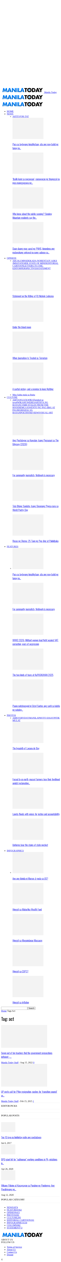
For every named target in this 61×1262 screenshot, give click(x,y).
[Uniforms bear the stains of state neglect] (27, 839)
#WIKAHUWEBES (25, 402)
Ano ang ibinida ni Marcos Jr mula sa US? (30, 878)
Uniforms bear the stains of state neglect (30, 845)
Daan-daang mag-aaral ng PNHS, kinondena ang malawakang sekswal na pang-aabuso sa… (33, 250)
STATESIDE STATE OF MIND (31, 263)
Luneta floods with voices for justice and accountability (36, 814)
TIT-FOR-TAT (22, 116)
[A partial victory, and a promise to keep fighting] (27, 383)
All (13, 116)
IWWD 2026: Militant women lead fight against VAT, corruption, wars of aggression (35, 642)
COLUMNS (21, 260)
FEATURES (12, 546)
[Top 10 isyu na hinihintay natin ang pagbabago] (8, 1131)
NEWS (10, 114)
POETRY (24, 412)
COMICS (24, 405)
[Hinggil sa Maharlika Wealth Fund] (27, 903)
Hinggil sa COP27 (20, 971)
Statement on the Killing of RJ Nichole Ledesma (33, 296)
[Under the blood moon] (27, 321)
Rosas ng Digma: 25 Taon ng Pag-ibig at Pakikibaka (35, 541)
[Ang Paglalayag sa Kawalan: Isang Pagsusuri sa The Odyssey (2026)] (27, 434)
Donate (10, 1254)
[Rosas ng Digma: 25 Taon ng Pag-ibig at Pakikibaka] (27, 535)
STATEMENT (44, 268)
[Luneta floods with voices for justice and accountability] (27, 808)
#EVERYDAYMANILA (26, 718)
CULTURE (12, 397)
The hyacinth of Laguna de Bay (25, 748)
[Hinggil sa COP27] (27, 965)
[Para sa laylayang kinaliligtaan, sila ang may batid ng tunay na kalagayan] (27, 138)
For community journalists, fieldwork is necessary (33, 475)
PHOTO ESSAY (46, 718)
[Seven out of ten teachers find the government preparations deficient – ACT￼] (24, 1047)
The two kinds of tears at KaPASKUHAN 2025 (32, 675)
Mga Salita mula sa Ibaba (23, 395)
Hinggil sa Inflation (20, 1002)
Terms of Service (14, 1247)
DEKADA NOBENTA (37, 260)
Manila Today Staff (9, 1062)
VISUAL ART (46, 412)
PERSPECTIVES (29, 268)
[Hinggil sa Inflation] (27, 996)
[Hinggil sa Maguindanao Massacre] (27, 934)
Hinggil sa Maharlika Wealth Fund (27, 909)
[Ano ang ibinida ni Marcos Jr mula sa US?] (27, 872)
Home (4, 1011)
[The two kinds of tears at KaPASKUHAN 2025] (27, 669)
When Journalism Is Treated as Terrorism (29, 358)
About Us (11, 1249)
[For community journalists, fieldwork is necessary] (27, 469)
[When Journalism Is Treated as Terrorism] (27, 352)
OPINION (11, 258)
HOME (10, 111)
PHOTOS (11, 715)
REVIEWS (34, 412)
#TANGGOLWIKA (24, 400)
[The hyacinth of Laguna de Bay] (27, 742)
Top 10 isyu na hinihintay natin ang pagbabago (21, 1137)
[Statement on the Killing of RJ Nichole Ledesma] (27, 290)
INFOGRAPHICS (15, 850)
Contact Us (12, 1252)
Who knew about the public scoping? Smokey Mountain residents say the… (32, 216)
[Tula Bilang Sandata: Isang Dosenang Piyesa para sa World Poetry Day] (27, 500)
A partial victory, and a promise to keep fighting (32, 389)
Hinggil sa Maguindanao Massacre (27, 940)
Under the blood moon (21, 327)
